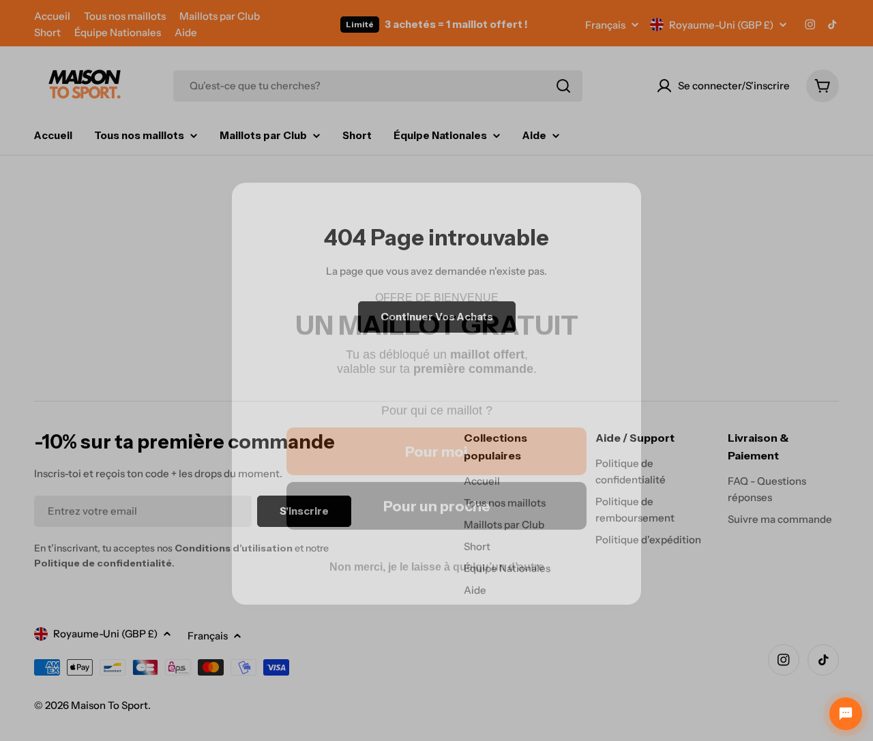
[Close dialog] (620, 180)
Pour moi (436, 428)
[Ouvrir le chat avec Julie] (845, 713)
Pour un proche (436, 483)
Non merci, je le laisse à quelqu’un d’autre (436, 543)
